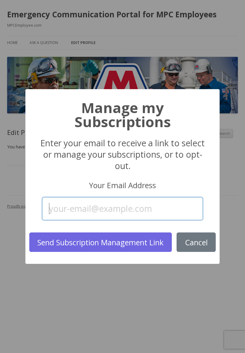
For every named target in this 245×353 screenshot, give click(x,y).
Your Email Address (122, 185)
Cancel (196, 242)
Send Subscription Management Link (100, 242)
